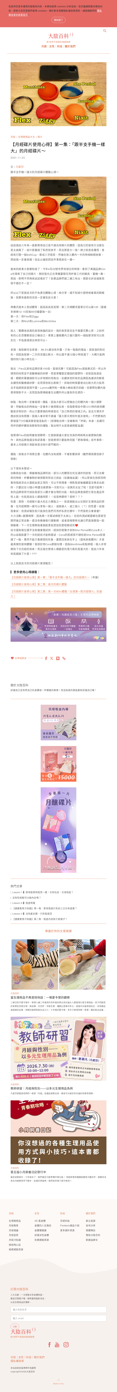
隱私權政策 (17, 1361)
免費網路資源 (42, 1239)
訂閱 (15, 1326)
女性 (52, 46)
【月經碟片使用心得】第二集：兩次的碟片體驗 (39, 584)
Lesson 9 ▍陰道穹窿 (23, 903)
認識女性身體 (42, 1235)
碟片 (40, 136)
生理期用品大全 (26, 136)
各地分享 (90, 1225)
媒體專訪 (90, 1230)
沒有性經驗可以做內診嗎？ (26, 897)
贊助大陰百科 (93, 1235)
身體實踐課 (41, 1230)
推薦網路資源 (16, 1249)
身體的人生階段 (43, 1225)
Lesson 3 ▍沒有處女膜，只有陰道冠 (32, 913)
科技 (59, 46)
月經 (44, 46)
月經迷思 (13, 1235)
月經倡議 (13, 1230)
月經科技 (65, 1220)
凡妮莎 (20, 166)
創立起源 (90, 1220)
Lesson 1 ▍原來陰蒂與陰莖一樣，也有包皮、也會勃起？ (43, 892)
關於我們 (70, 46)
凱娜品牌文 (92, 1239)
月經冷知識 (15, 1239)
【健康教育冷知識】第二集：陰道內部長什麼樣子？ (39, 919)
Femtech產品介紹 (69, 1225)
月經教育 (13, 1225)
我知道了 (58, 20)
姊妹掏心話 (15, 1244)
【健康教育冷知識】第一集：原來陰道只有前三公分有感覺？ (44, 908)
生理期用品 (15, 1220)
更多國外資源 (67, 1230)
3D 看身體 (40, 1220)
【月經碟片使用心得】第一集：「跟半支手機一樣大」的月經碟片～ (50, 577)
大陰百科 (15, 993)
